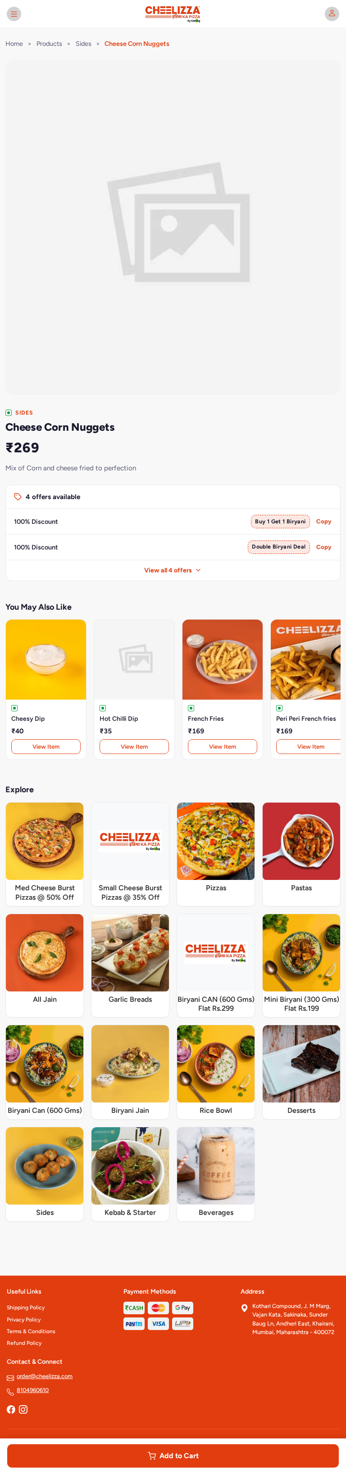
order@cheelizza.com (45, 1376)
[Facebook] (11, 1410)
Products (49, 44)
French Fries (206, 719)
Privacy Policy (24, 1320)
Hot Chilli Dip (119, 719)
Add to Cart (179, 1455)
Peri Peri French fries (306, 719)
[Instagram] (23, 1410)
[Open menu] (14, 14)
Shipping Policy (26, 1307)
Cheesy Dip (28, 719)
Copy (324, 521)
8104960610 (33, 1390)
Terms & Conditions (31, 1331)
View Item (45, 746)
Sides (83, 44)
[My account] (332, 14)
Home (14, 44)
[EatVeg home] (173, 14)
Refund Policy (24, 1343)
